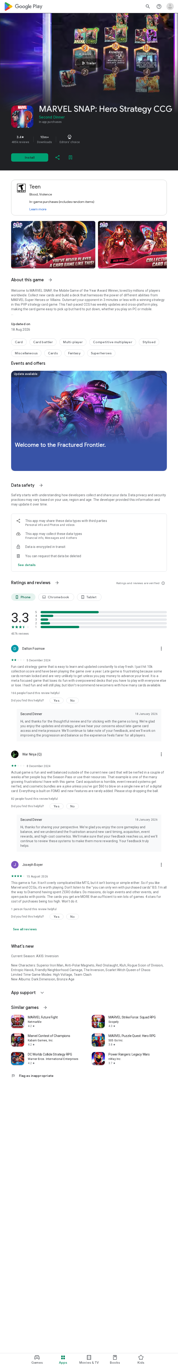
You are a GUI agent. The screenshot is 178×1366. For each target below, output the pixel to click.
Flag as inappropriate (32, 1076)
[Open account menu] (170, 6)
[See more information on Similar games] (45, 1007)
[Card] (19, 342)
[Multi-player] (72, 342)
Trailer (88, 63)
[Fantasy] (74, 353)
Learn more (37, 209)
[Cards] (53, 353)
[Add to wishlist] (70, 157)
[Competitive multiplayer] (112, 342)
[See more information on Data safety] (41, 485)
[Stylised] (149, 342)
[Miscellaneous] (26, 353)
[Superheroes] (101, 353)
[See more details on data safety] (27, 564)
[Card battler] (43, 342)
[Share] (57, 157)
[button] (53, 244)
